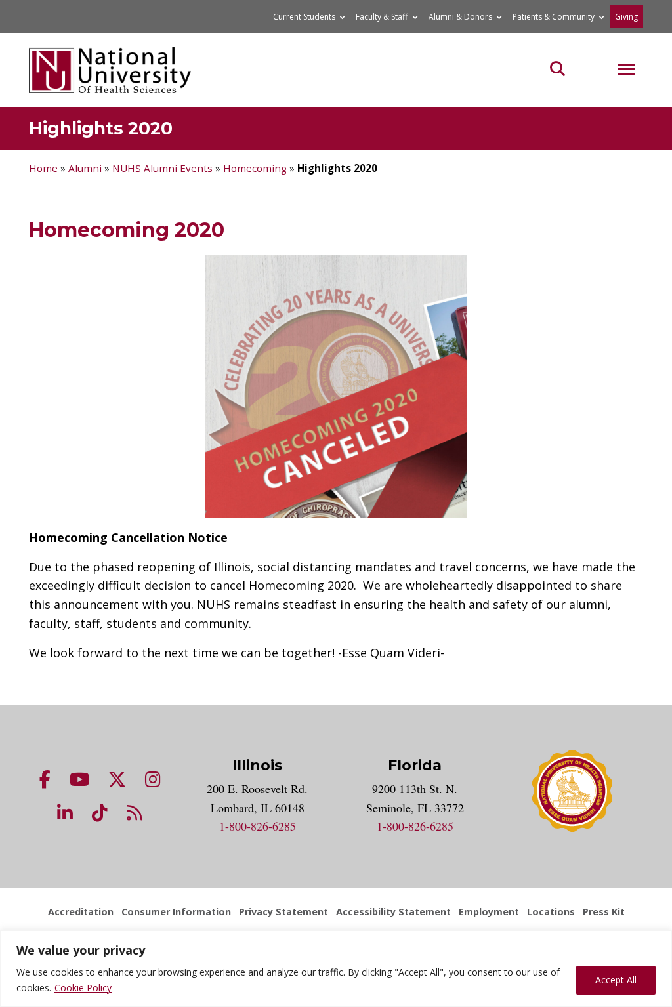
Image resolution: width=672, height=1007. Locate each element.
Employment (489, 911)
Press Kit (604, 911)
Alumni (85, 168)
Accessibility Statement (393, 911)
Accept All (616, 980)
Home (43, 168)
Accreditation (81, 911)
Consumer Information (176, 911)
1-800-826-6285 (257, 826)
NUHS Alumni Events (162, 168)
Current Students (304, 16)
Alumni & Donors (460, 16)
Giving (626, 16)
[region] (336, 968)
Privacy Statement (283, 911)
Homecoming (255, 168)
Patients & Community (554, 16)
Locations (551, 911)
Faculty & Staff (382, 16)
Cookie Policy (83, 987)
